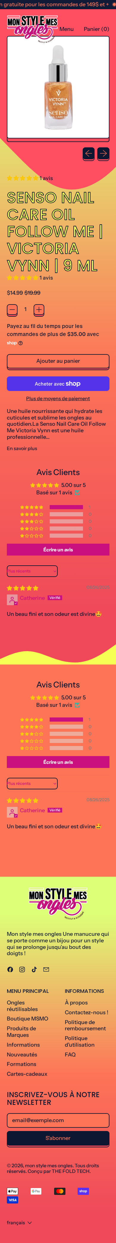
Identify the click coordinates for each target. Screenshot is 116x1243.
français (16, 1222)
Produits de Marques (21, 1031)
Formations (21, 1064)
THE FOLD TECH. (71, 1171)
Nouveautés (22, 1054)
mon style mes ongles (49, 1165)
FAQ (70, 1054)
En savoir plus (22, 448)
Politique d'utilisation (80, 1041)
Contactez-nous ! (86, 1012)
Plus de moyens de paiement (58, 398)
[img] (22, 588)
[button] (23, 178)
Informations (23, 1045)
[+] (39, 309)
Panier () (96, 30)
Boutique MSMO (27, 1018)
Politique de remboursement (85, 1025)
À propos (76, 1002)
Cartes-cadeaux (27, 1074)
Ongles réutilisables (22, 1005)
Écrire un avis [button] (58, 550)
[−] (12, 309)
